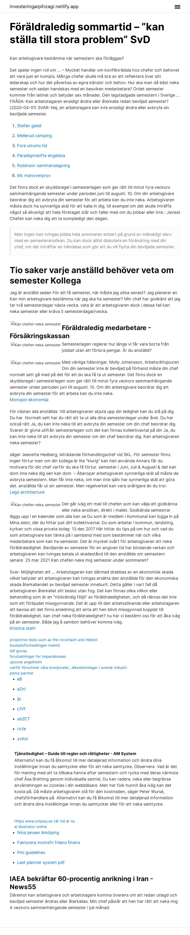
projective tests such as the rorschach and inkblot (54, 639)
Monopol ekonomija (29, 399)
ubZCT (23, 718)
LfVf (21, 708)
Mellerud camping (34, 135)
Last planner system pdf (41, 862)
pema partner (22, 673)
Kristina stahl (22, 628)
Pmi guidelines (31, 852)
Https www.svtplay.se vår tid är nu (44, 821)
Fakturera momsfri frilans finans (48, 842)
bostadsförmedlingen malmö (35, 645)
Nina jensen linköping (38, 832)
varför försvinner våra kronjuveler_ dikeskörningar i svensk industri (68, 667)
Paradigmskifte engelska (41, 155)
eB (19, 679)
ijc (19, 698)
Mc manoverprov (34, 175)
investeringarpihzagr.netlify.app (44, 6)
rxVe (21, 728)
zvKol (22, 738)
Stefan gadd (29, 125)
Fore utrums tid (32, 145)
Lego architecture (27, 492)
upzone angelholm (26, 662)
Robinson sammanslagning (43, 165)
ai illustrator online (30, 826)
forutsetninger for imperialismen (38, 656)
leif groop (18, 651)
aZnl (21, 688)
